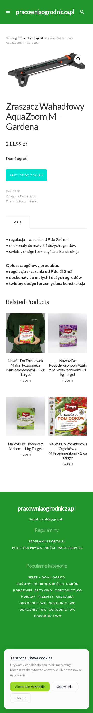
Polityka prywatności (33, 548)
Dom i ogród (35, 38)
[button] (8, 12)
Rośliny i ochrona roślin (40, 584)
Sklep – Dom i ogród (46, 577)
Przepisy (45, 596)
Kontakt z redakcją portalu (46, 519)
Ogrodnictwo (68, 590)
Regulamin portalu (46, 541)
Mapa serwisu (70, 548)
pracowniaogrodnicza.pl (45, 11)
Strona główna (15, 38)
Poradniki (22, 590)
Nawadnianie (27, 201)
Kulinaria (65, 596)
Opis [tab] (18, 222)
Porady (28, 596)
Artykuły (43, 590)
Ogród (72, 584)
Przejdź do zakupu (26, 175)
